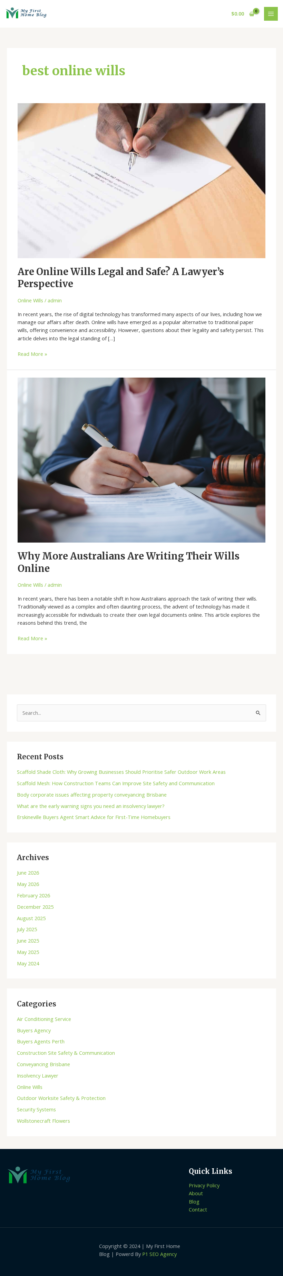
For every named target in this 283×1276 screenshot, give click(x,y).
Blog (194, 1201)
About (196, 1193)
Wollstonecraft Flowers (43, 1120)
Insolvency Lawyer (37, 1075)
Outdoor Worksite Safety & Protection (61, 1097)
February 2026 (33, 895)
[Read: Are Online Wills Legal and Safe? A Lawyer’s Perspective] (141, 180)
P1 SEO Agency (159, 1253)
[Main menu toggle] (271, 14)
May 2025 (28, 951)
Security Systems (36, 1109)
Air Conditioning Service (44, 1018)
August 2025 (31, 918)
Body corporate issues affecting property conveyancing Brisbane (92, 794)
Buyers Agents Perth (41, 1041)
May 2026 (28, 883)
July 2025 (27, 929)
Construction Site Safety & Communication (66, 1052)
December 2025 (35, 906)
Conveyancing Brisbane (43, 1064)
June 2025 (28, 940)
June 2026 (28, 872)
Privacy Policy (204, 1185)
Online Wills (30, 300)
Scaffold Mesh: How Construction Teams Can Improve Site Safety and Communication (116, 783)
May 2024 (28, 963)
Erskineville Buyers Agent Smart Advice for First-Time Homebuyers (93, 817)
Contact (198, 1209)
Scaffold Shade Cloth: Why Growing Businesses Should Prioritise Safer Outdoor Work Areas (121, 771)
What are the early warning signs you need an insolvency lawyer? (91, 805)
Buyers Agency (34, 1030)
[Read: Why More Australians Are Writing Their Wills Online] (141, 459)
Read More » (32, 353)
